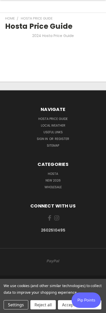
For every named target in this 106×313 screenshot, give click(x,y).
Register (62, 139)
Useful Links (53, 132)
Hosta (53, 174)
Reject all (43, 305)
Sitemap (53, 145)
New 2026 (53, 180)
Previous (8, 308)
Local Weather (53, 125)
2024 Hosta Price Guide (53, 35)
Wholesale (53, 187)
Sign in (43, 139)
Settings (16, 305)
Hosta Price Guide (53, 119)
